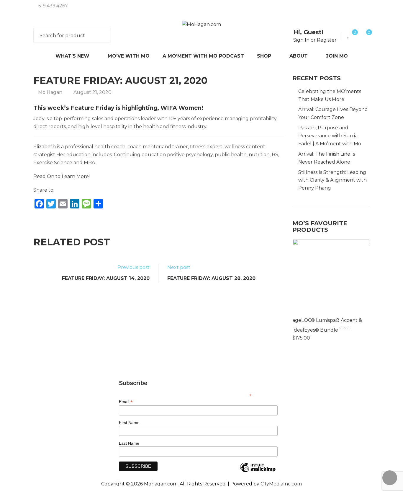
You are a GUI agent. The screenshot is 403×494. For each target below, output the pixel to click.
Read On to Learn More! (61, 176)
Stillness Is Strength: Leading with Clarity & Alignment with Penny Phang (332, 180)
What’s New (72, 56)
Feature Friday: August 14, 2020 (106, 278)
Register (327, 40)
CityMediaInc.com (281, 484)
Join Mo (337, 56)
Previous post (133, 267)
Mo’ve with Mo (129, 56)
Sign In (301, 40)
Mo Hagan (50, 92)
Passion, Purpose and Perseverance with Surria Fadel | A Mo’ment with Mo (329, 135)
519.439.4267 (53, 6)
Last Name (129, 443)
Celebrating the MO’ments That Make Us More (329, 95)
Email (126, 402)
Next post (178, 267)
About (298, 56)
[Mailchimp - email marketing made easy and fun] (257, 471)
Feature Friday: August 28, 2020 (211, 278)
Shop (264, 56)
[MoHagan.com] (201, 24)
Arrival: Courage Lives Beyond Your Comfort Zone (333, 113)
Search (102, 35)
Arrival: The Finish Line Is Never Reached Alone (326, 158)
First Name (129, 422)
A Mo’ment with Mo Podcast (203, 56)
